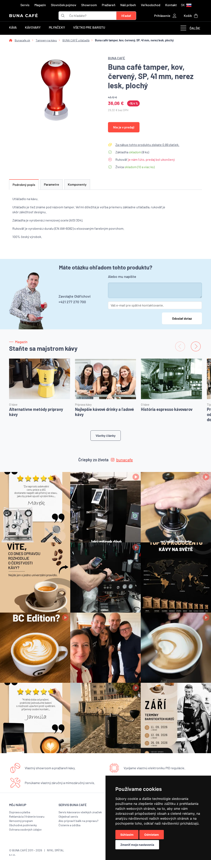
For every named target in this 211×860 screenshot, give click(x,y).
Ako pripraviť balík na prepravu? (78, 821)
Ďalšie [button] (195, 28)
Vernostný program (21, 821)
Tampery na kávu (46, 40)
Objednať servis (68, 816)
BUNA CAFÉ (23, 15)
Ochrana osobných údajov (25, 829)
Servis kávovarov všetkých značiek (80, 812)
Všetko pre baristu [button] (89, 27)
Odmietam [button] (151, 834)
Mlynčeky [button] (57, 27)
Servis (24, 5)
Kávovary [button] (33, 27)
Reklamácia (16, 816)
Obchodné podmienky (23, 825)
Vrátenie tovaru (35, 816)
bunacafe (124, 459)
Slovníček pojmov (63, 5)
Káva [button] (13, 27)
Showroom (89, 5)
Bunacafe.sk (22, 40)
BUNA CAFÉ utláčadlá (75, 40)
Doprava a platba (19, 812)
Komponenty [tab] (77, 184)
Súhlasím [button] (127, 834)
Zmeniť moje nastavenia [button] (137, 844)
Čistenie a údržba (69, 825)
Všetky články (106, 435)
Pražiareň (108, 5)
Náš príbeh (128, 5)
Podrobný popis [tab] (24, 184)
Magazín (40, 5)
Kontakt (171, 5)
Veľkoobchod (150, 5)
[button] (186, 5)
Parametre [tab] (51, 184)
